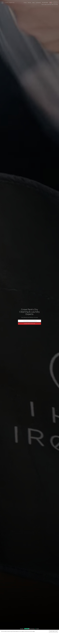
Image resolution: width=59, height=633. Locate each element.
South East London (50, 4)
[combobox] (29, 321)
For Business (38, 2)
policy (34, 631)
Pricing (25, 2)
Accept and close (53, 631)
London (45, 4)
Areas (33, 2)
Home (43, 4)
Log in (55, 2)
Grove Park (56, 4)
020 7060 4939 (45, 2)
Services (29, 2)
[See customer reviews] (29, 629)
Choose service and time (29, 323)
